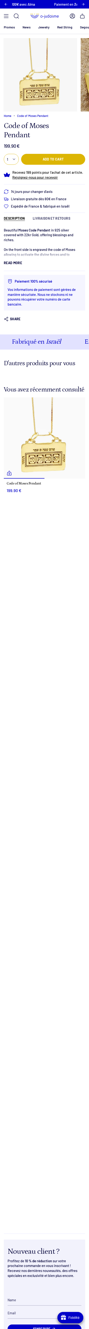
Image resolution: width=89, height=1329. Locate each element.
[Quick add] (9, 473)
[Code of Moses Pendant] (44, 438)
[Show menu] (6, 16)
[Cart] (82, 16)
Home (7, 116)
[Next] (83, 4)
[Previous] (6, 4)
